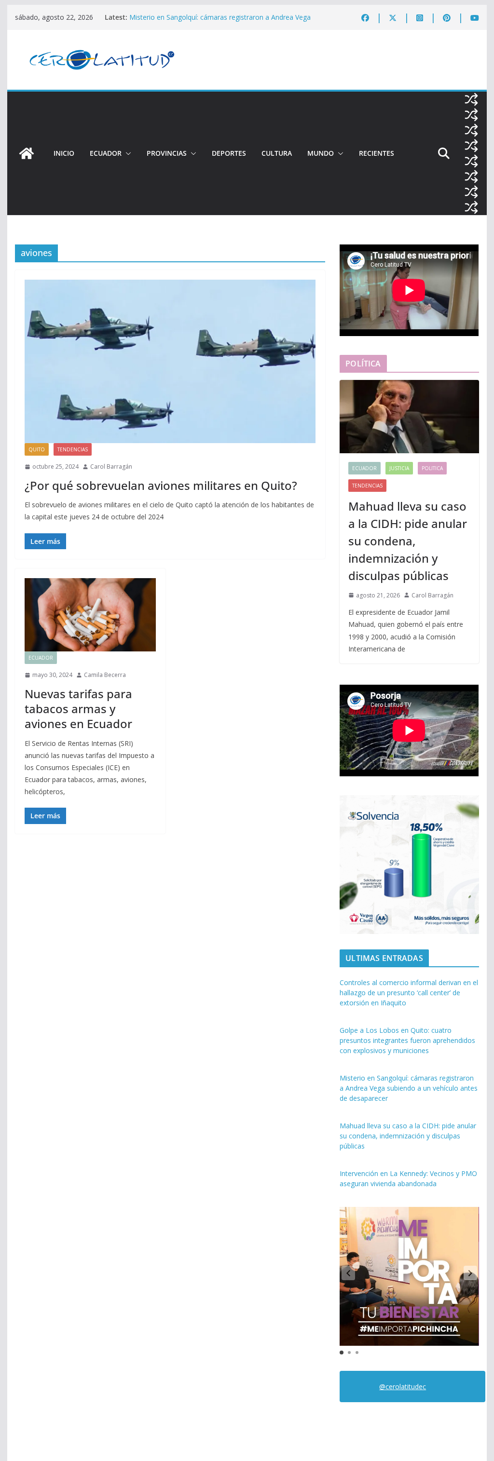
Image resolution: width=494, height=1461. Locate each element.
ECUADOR (106, 153)
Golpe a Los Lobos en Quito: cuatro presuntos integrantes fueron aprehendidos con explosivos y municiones (407, 1040)
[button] (126, 153)
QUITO (36, 449)
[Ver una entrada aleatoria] (471, 99)
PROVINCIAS (167, 153)
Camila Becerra (105, 675)
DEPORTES (229, 153)
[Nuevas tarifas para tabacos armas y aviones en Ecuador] (90, 615)
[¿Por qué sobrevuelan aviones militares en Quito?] (170, 361)
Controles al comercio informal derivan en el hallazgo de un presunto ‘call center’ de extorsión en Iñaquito (409, 992)
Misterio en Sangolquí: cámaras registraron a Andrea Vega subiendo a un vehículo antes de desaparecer (220, 22)
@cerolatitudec (402, 1386)
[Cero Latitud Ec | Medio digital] (26, 153)
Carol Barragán (111, 466)
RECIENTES (376, 153)
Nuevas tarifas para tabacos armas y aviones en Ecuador (78, 708)
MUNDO (320, 153)
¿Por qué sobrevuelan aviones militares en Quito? (161, 485)
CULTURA (276, 153)
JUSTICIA (399, 468)
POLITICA (432, 468)
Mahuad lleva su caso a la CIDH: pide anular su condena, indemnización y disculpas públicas (407, 540)
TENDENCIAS (72, 449)
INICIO (64, 153)
